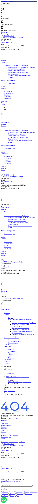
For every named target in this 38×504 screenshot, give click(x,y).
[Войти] (1, 115)
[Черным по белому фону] (1, 13)
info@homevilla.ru (6, 42)
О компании (8, 91)
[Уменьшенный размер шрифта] (1, 5)
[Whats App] (5, 109)
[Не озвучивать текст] (2, 29)
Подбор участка (13, 74)
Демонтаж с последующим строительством (21, 67)
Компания (4, 88)
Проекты (3, 60)
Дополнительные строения (9, 435)
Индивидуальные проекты (16, 69)
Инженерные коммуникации (17, 70)
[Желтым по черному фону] (1, 15)
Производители (9, 93)
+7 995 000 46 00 (9, 36)
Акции (3, 86)
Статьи (3, 104)
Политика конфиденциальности (11, 481)
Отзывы (7, 95)
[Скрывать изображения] (2, 23)
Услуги (3, 62)
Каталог (3, 432)
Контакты (4, 101)
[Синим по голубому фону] (1, 17)
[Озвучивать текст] (2, 26)
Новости (3, 103)
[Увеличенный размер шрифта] (2, 9)
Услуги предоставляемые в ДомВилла (16, 65)
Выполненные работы (8, 80)
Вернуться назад (6, 418)
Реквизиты (7, 98)
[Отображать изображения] (2, 20)
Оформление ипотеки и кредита (18, 72)
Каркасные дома (9, 83)
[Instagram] (5, 108)
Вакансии (7, 96)
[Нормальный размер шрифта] (2, 7)
